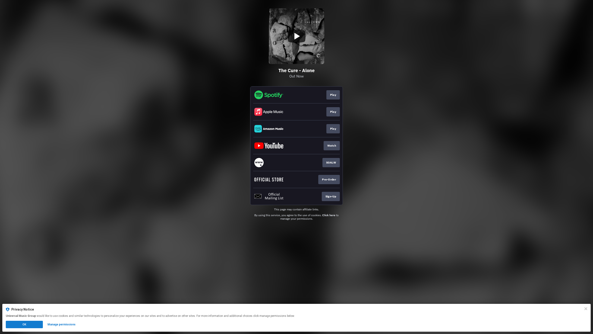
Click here (328, 215)
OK (24, 324)
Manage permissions (61, 324)
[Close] (586, 308)
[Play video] (296, 36)
